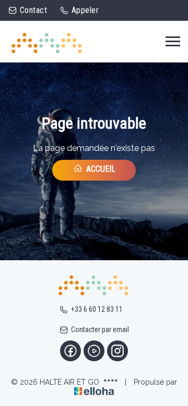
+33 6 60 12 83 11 (97, 309)
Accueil (99, 169)
